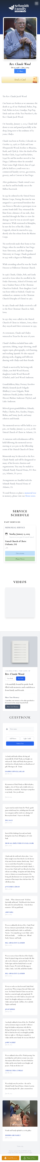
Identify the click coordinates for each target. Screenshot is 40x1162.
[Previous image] (4, 1113)
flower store (30, 496)
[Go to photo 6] (19, 1124)
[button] (20, 1113)
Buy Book (20, 678)
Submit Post (20, 743)
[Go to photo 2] (14, 1124)
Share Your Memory (12, 707)
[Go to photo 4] (16, 1124)
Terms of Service (25, 1152)
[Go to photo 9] (23, 1124)
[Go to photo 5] (18, 1124)
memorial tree (30, 493)
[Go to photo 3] (15, 1124)
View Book (10, 678)
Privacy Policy (15, 1152)
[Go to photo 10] (24, 1124)
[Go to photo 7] (20, 1124)
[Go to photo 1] (13, 1124)
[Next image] (35, 1113)
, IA (6, 548)
